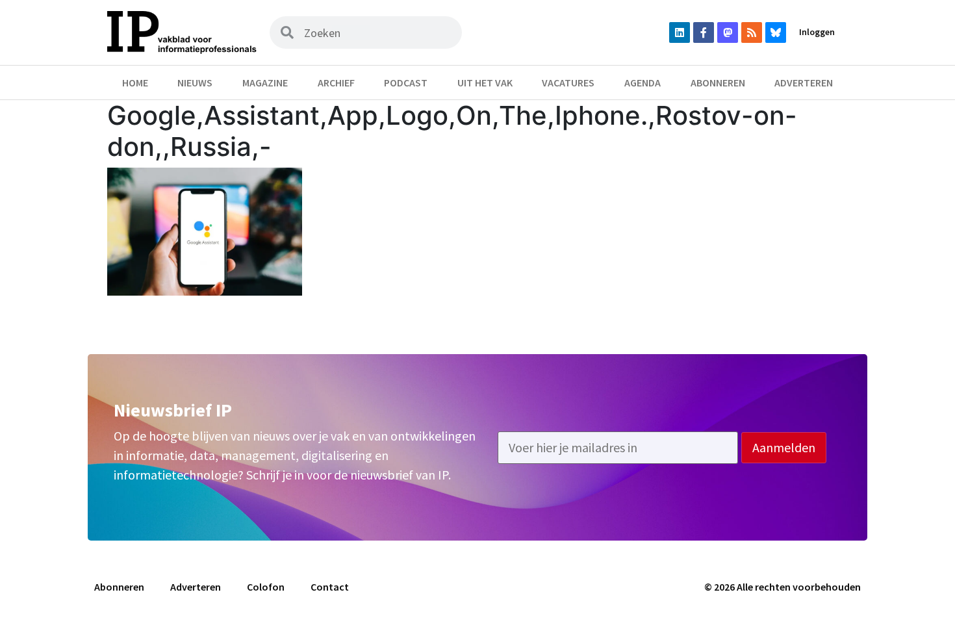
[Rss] (751, 32)
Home (135, 82)
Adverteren (803, 82)
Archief (336, 82)
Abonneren (718, 82)
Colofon (266, 586)
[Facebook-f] (703, 32)
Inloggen (817, 32)
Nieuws (194, 82)
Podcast (405, 82)
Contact (330, 586)
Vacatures (568, 82)
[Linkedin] (679, 32)
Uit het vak (485, 82)
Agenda (642, 82)
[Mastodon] (727, 32)
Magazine (265, 82)
